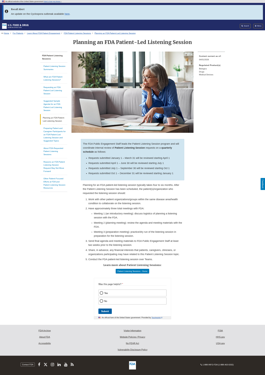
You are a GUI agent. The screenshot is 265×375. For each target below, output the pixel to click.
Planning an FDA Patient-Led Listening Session (54, 119)
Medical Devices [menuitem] (206, 74)
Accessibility (45, 343)
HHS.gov (220, 337)
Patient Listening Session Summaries (54, 67)
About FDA (44, 337)
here (67, 14)
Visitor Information (132, 331)
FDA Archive (45, 331)
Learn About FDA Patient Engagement (43, 33)
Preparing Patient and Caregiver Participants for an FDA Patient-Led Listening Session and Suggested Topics (54, 134)
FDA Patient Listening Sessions (77, 33)
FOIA (220, 331)
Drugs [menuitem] (201, 72)
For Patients (18, 33)
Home (6, 33)
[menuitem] (211, 58)
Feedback (263, 184)
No (105, 301)
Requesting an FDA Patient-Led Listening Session (52, 90)
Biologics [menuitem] (203, 69)
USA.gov (220, 343)
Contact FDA (27, 364)
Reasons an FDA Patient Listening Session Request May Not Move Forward (54, 166)
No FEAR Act (132, 343)
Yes (106, 293)
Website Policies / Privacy (132, 337)
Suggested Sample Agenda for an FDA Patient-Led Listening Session (52, 105)
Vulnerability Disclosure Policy (132, 350)
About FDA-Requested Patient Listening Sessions (53, 151)
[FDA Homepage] (15, 26)
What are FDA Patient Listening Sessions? (52, 78)
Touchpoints (156, 318)
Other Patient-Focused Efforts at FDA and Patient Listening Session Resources (54, 183)
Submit (105, 311)
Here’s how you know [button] (52, 1)
